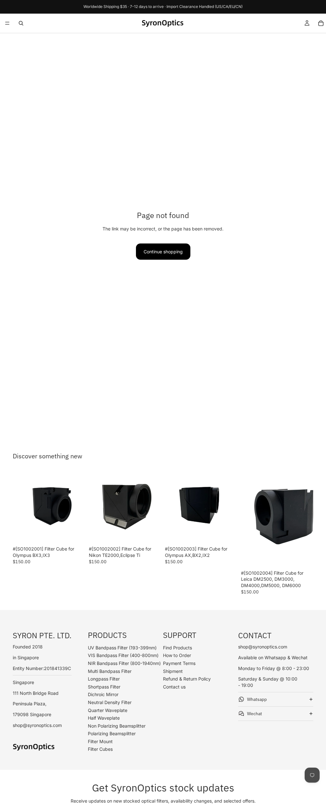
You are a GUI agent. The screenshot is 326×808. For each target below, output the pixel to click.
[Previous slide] (20, 507)
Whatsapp (257, 699)
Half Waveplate (104, 718)
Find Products (177, 647)
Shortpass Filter (104, 686)
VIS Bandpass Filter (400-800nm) (123, 655)
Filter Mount (100, 741)
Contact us (174, 686)
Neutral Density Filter (109, 702)
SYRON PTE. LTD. (42, 635)
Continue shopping (163, 251)
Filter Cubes (100, 749)
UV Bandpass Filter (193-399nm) (122, 647)
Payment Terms (179, 663)
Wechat (254, 713)
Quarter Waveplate (107, 710)
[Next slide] (78, 507)
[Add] (75, 533)
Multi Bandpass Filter (109, 671)
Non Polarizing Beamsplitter (116, 726)
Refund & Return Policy (187, 678)
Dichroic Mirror (103, 694)
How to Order (177, 655)
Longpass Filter (104, 678)
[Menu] (7, 23)
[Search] (21, 23)
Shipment (173, 671)
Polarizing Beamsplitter (112, 733)
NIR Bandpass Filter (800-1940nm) (124, 663)
